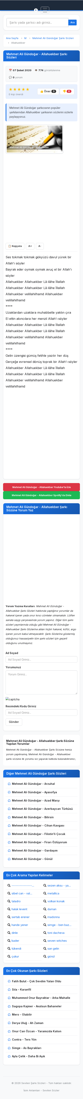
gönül (51, 956)
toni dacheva (55, 933)
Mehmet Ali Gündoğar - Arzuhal (33, 783)
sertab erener (21, 917)
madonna (53, 917)
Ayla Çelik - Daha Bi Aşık (28, 1056)
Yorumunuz (13, 667)
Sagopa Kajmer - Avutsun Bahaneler (37, 1006)
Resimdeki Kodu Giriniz (21, 706)
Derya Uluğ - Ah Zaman (27, 1023)
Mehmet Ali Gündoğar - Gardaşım (35, 850)
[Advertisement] (41, 197)
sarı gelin (53, 948)
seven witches (57, 940)
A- (39, 246)
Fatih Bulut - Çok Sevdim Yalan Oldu (36, 981)
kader (15, 940)
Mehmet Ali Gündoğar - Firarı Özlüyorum (39, 842)
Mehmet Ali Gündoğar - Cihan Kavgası (38, 825)
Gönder (14, 721)
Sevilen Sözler (51, 1090)
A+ (30, 246)
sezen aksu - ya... (59, 885)
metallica (53, 893)
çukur (15, 956)
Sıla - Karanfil (21, 989)
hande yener (20, 925)
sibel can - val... (22, 893)
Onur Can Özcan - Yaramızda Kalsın (36, 1031)
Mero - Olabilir (22, 1014)
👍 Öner (47, 91)
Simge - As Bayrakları (26, 1048)
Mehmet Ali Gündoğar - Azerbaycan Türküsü (42, 808)
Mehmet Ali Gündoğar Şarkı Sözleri (53, 38)
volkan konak (56, 901)
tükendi (16, 948)
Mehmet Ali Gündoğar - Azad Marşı (36, 800)
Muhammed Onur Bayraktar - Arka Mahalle (41, 997)
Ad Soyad (12, 653)
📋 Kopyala (15, 246)
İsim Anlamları (32, 1090)
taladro (16, 901)
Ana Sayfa (12, 38)
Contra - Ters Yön (24, 1039)
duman (51, 909)
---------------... (23, 885)
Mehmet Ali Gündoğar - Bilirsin (33, 817)
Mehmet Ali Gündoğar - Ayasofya (34, 792)
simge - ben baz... (59, 925)
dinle (15, 933)
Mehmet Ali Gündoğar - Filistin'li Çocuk (38, 834)
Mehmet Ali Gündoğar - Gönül (32, 859)
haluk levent (19, 909)
